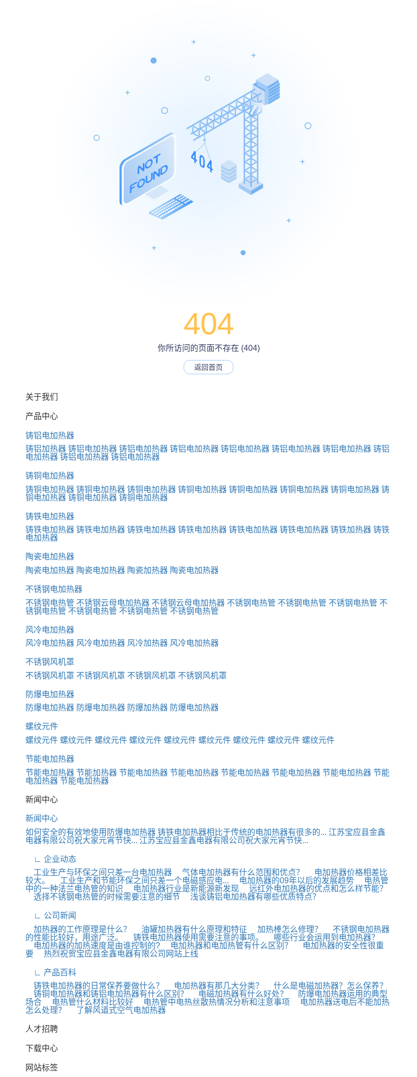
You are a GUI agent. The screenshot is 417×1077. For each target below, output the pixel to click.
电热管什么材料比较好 (88, 1002)
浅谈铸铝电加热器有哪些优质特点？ (251, 896)
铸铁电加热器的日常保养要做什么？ (94, 985)
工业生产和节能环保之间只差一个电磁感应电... (140, 880)
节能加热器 (96, 772)
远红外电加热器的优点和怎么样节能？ (314, 888)
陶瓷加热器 (147, 570)
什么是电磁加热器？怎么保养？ (326, 985)
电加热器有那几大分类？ (214, 985)
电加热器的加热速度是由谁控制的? (92, 945)
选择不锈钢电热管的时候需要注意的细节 (102, 896)
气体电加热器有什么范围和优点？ (239, 872)
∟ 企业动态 (50, 859)
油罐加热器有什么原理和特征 (190, 929)
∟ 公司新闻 (50, 915)
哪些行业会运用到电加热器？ (322, 937)
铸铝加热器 (45, 448)
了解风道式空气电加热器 (117, 1010)
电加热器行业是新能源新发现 (182, 888)
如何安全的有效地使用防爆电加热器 (90, 832)
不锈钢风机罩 (49, 661)
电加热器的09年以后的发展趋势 (292, 880)
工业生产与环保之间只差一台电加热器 (98, 872)
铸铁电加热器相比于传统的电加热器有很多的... (242, 832)
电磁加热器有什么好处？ (239, 994)
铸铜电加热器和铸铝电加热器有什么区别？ (106, 994)
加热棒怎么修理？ (285, 929)
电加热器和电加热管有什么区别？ (227, 945)
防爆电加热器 (49, 694)
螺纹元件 (41, 726)
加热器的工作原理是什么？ (78, 929)
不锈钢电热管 (49, 603)
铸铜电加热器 (49, 475)
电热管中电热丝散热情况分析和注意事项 (212, 1002)
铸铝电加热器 (49, 435)
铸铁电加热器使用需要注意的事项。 (194, 937)
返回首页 (208, 367)
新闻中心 (41, 818)
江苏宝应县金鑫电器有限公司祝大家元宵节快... (223, 840)
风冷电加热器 (49, 629)
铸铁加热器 (351, 529)
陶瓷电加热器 (49, 556)
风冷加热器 (147, 643)
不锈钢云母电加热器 (113, 603)
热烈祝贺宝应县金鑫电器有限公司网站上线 (117, 953)
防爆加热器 (147, 707)
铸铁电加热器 (49, 516)
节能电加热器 (49, 759)
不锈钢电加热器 (53, 589)
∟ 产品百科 (50, 972)
